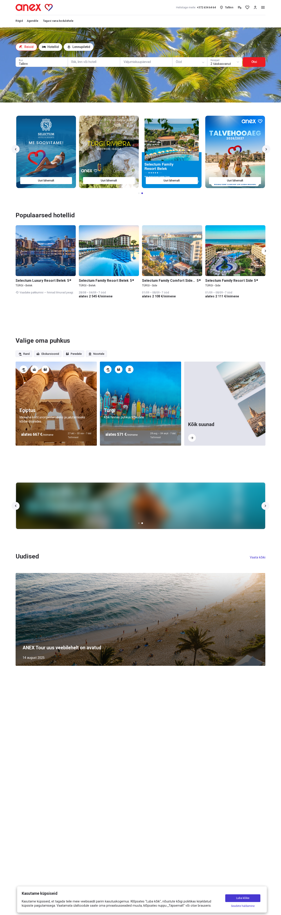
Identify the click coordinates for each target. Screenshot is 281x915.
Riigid (19, 20)
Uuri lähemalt (46, 180)
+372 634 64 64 (196, 7)
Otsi (254, 62)
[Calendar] (146, 62)
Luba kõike (242, 898)
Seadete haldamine (243, 906)
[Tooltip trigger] (239, 7)
